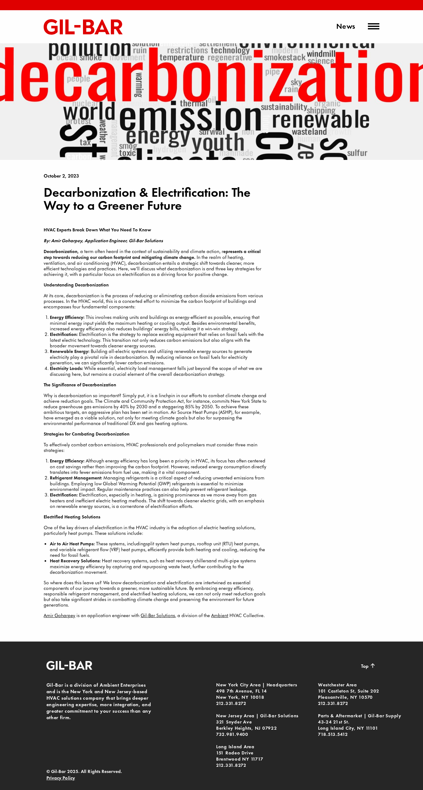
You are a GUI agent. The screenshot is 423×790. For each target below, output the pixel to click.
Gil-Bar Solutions (158, 615)
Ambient (219, 615)
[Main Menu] (373, 26)
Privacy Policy (60, 778)
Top (368, 666)
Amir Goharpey (59, 615)
